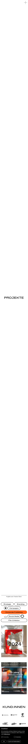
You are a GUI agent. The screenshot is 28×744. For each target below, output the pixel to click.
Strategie (7, 604)
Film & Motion (14, 620)
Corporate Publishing (14, 612)
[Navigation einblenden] (25, 2)
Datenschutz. (7, 734)
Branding (20, 604)
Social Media (14, 616)
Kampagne (14, 608)
